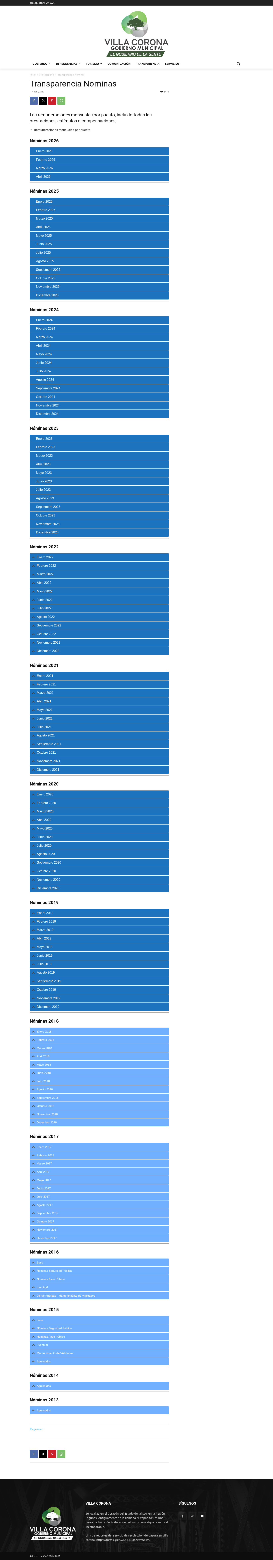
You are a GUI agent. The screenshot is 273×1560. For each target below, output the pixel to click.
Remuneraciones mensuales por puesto (62, 130)
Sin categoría (46, 74)
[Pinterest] (52, 101)
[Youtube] (202, 1516)
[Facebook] (34, 101)
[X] (43, 101)
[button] (238, 64)
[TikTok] (192, 1516)
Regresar (36, 1429)
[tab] (99, 151)
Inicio (33, 74)
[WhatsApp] (61, 101)
